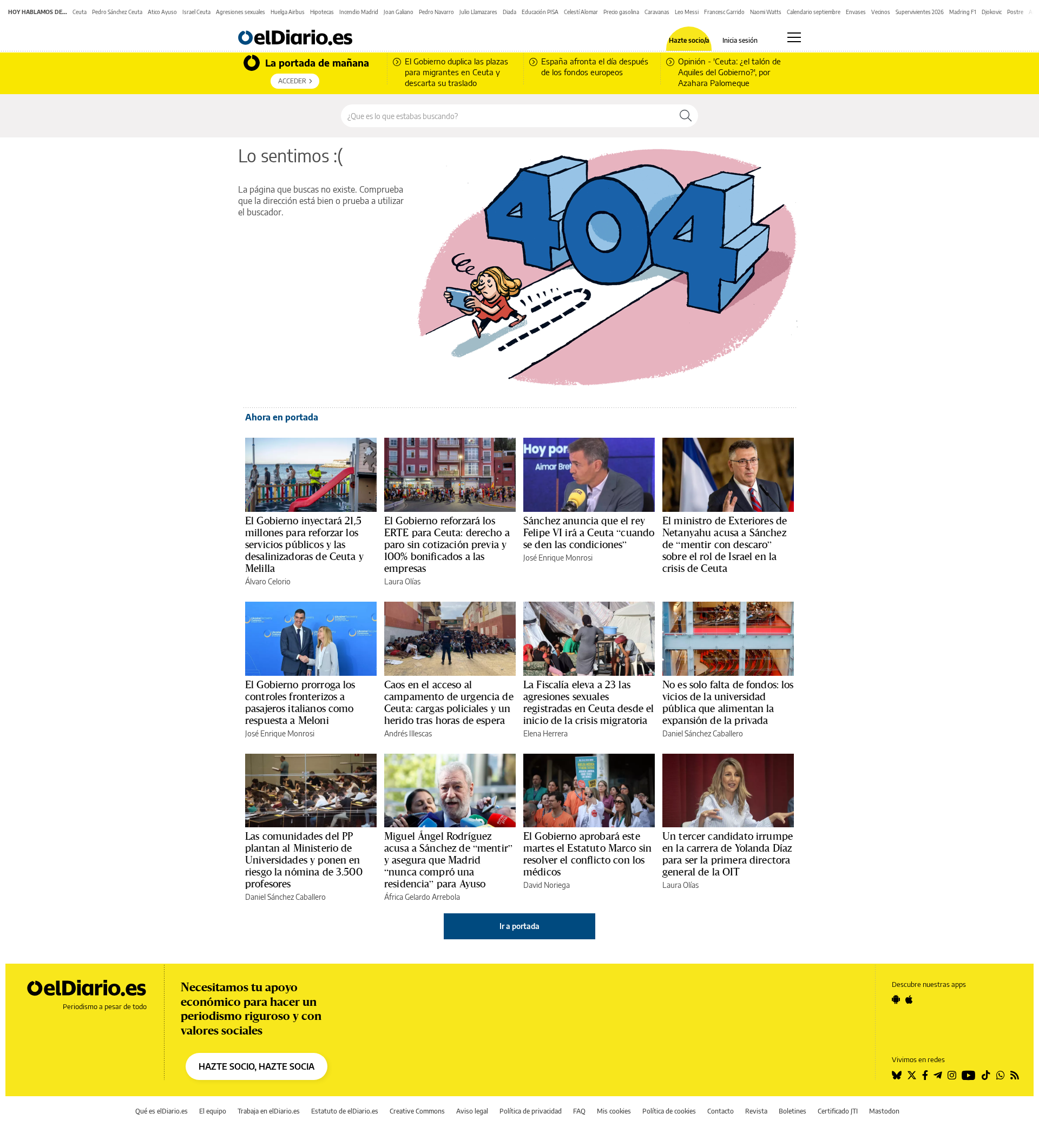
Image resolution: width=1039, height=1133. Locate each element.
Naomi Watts (765, 12)
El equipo (212, 1111)
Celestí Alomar (581, 12)
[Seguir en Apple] (909, 999)
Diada (509, 12)
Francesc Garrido (724, 12)
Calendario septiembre (813, 12)
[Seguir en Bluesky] (897, 1075)
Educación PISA (540, 12)
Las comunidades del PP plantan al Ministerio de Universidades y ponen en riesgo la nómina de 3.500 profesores (304, 859)
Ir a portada (519, 926)
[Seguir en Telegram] (937, 1075)
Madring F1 (962, 12)
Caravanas (657, 12)
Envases (856, 12)
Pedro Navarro (436, 12)
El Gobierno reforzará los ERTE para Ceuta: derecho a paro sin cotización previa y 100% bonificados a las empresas (447, 544)
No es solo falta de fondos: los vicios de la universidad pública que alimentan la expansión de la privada (728, 702)
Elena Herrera (545, 733)
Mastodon (884, 1111)
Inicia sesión (740, 40)
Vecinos (880, 12)
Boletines (792, 1111)
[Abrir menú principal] (794, 37)
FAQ (579, 1111)
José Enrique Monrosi (558, 557)
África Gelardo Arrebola (422, 896)
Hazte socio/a (689, 40)
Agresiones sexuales (240, 12)
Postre (1015, 12)
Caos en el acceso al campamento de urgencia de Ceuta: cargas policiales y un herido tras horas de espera (449, 702)
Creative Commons (417, 1111)
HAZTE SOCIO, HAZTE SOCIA (256, 1066)
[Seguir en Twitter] (912, 1075)
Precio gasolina (621, 12)
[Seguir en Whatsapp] (1000, 1075)
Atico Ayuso (162, 12)
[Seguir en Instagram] (952, 1075)
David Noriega (546, 885)
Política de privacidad (530, 1111)
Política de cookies (669, 1111)
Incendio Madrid (358, 12)
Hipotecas (322, 12)
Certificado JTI (838, 1111)
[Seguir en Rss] (1014, 1075)
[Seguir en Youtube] (969, 1075)
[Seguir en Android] (896, 999)
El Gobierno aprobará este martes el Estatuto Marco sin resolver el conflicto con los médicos (587, 853)
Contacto (720, 1111)
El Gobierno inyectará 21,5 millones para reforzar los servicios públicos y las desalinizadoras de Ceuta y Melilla (304, 544)
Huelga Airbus (288, 12)
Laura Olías (402, 581)
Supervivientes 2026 (920, 12)
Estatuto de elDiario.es (344, 1111)
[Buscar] (685, 115)
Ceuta (80, 12)
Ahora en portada (281, 417)
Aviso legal (472, 1111)
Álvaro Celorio (268, 581)
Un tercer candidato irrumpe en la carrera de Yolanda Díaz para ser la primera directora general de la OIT (727, 853)
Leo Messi (687, 12)
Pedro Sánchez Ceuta (117, 12)
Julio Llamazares (478, 12)
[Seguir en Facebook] (925, 1075)
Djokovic (992, 12)
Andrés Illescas (408, 733)
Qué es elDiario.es (161, 1111)
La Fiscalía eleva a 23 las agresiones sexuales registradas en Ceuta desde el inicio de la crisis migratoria (588, 702)
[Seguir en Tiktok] (986, 1075)
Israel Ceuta (196, 12)
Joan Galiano (398, 12)
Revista (756, 1111)
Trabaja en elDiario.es (269, 1111)
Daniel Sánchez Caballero (702, 733)
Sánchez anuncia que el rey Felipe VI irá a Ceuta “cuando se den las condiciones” (588, 532)
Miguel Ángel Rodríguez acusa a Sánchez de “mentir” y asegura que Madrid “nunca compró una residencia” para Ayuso (448, 859)
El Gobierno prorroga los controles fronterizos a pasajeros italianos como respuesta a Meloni (300, 702)
